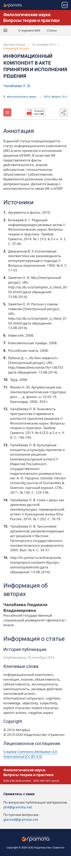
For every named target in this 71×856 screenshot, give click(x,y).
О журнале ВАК (29, 30)
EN (65, 5)
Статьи (52, 30)
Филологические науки (21, 96)
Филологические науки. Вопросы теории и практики (28, 772)
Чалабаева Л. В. (17, 85)
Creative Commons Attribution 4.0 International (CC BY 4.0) (30, 754)
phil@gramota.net (17, 807)
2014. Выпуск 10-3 (55, 96)
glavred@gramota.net (20, 819)
